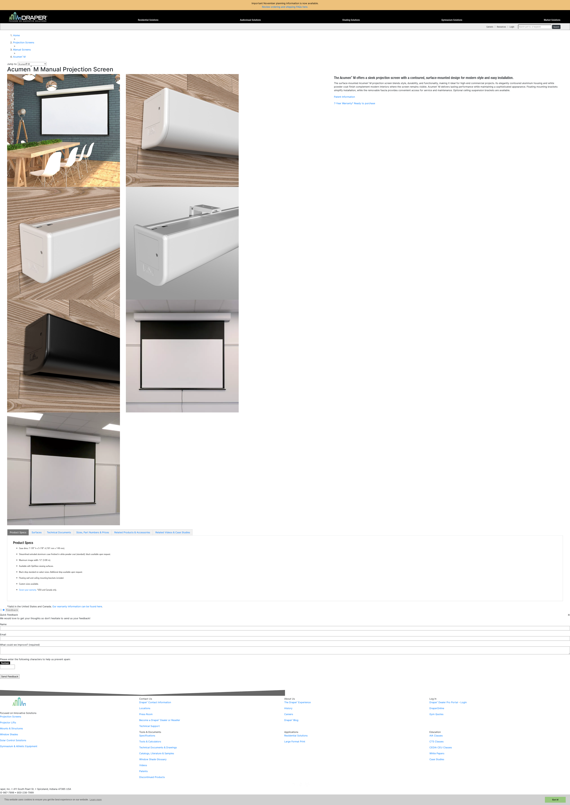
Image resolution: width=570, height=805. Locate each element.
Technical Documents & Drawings (158, 747)
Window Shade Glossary (153, 759)
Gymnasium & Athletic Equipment (18, 746)
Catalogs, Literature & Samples (156, 753)
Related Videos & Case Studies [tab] (172, 532)
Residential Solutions (148, 20)
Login (512, 26)
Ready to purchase (364, 103)
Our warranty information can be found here (77, 606)
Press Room (146, 714)
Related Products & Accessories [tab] (132, 532)
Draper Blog (291, 720)
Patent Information (344, 96)
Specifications (147, 735)
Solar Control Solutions (13, 740)
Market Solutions (552, 20)
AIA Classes (436, 735)
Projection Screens (10, 716)
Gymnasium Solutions (451, 20)
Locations (144, 708)
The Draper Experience (297, 702)
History (288, 708)
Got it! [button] (555, 799)
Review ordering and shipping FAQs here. (285, 6)
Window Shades (9, 734)
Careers (489, 26)
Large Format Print (294, 741)
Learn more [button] (96, 799)
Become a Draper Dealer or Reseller (159, 720)
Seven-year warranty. (28, 589)
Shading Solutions (351, 20)
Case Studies (436, 759)
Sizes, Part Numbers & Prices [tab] (92, 532)
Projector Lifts (8, 722)
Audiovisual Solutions (250, 20)
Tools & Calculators (150, 741)
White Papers (436, 753)
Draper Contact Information (155, 702)
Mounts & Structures (11, 728)
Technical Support (149, 726)
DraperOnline (436, 708)
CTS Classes (436, 741)
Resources (501, 26)
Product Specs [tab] (18, 532)
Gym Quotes (436, 714)
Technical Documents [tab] (59, 532)
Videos (143, 765)
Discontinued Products (152, 777)
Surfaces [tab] (37, 532)
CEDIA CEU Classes (440, 747)
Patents (143, 771)
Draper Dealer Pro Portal (443, 702)
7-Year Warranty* (343, 103)
